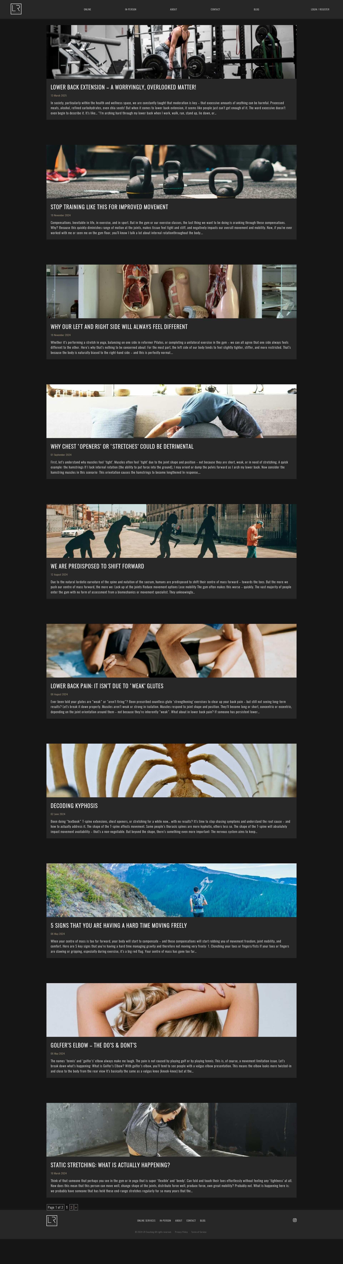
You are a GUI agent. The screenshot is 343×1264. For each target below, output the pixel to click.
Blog (256, 9)
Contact (215, 9)
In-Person (165, 1220)
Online (87, 9)
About (173, 9)
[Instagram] (294, 1221)
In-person (130, 9)
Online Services (146, 1220)
